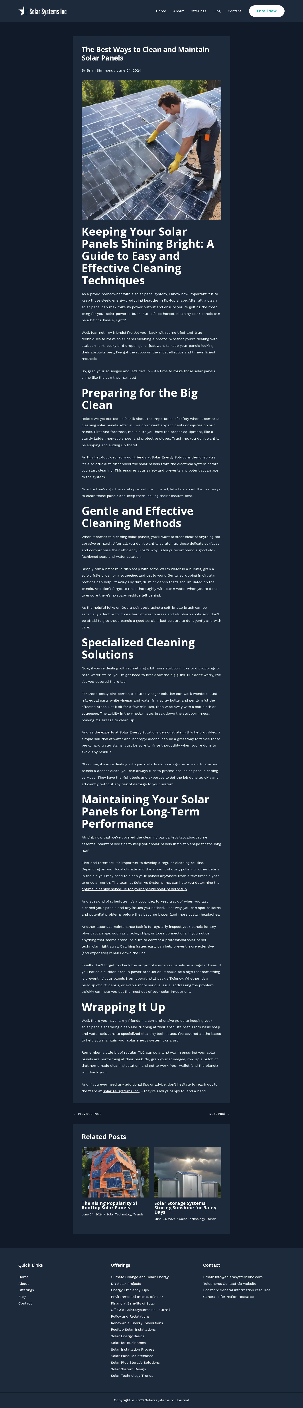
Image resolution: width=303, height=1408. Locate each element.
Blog (217, 11)
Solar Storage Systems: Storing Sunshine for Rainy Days (185, 1207)
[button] (267, 11)
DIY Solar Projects (126, 1283)
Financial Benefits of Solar (133, 1303)
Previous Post (87, 1113)
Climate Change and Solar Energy (140, 1277)
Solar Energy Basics (127, 1336)
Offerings (198, 11)
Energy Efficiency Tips (130, 1290)
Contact (234, 11)
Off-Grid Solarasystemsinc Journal (140, 1310)
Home (161, 11)
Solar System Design (128, 1369)
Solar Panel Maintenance (132, 1356)
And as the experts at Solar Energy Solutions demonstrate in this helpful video (149, 732)
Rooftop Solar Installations (133, 1329)
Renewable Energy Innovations (137, 1323)
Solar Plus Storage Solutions (135, 1362)
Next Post (219, 1113)
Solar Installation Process (132, 1349)
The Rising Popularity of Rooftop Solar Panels (109, 1205)
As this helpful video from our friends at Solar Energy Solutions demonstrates (148, 457)
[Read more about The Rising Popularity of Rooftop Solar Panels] (115, 1172)
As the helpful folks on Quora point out (115, 607)
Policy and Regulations (130, 1316)
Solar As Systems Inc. (121, 1091)
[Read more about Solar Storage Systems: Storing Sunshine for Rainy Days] (188, 1172)
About (178, 11)
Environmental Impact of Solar (137, 1297)
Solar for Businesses (128, 1343)
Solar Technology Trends (125, 1214)
